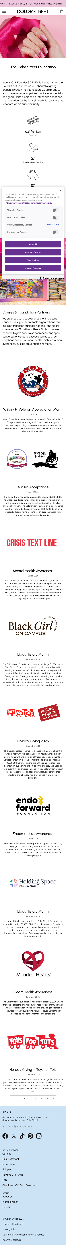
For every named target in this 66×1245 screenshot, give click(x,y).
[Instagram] (39, 1136)
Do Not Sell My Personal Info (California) (23, 1234)
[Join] (61, 1126)
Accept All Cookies (33, 252)
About (5, 1193)
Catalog (6, 1153)
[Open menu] (7, 11)
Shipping (7, 1169)
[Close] (60, 190)
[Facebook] (5, 1136)
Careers (6, 1207)
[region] (33, 3)
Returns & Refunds (12, 1174)
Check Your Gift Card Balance (18, 1185)
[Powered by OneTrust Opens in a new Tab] (51, 277)
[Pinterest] (30, 1136)
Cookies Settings (33, 268)
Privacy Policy (9, 1229)
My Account (9, 1164)
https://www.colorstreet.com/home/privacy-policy (29, 203)
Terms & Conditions (12, 1224)
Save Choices (33, 260)
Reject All (33, 244)
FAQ (4, 1180)
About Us (7, 1196)
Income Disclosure (11, 1239)
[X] (14, 1136)
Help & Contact (10, 1159)
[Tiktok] (22, 1136)
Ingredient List (10, 1201)
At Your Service (10, 1150)
